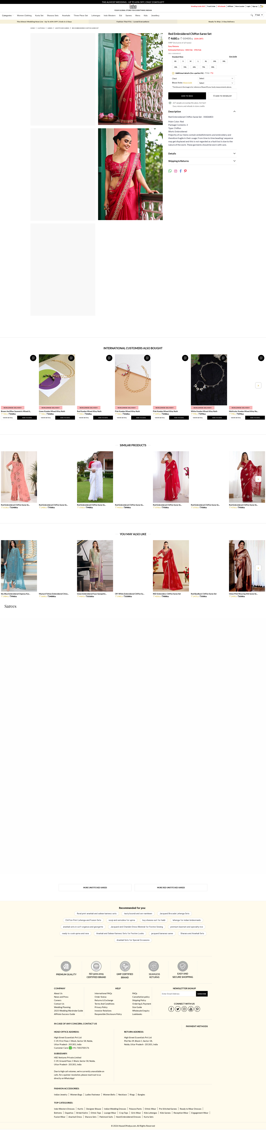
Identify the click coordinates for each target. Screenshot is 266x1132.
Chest (174, 78)
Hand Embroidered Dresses (128, 1117)
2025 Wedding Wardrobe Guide (68, 1010)
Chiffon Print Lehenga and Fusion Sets (83, 920)
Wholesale (221, 6)
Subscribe (201, 994)
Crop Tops (123, 1113)
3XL (223, 61)
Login (248, 6)
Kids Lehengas (150, 1113)
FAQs (134, 993)
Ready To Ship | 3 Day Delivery (222, 22)
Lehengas (95, 15)
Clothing (41, 28)
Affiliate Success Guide (64, 1014)
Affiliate (230, 6)
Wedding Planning (62, 1007)
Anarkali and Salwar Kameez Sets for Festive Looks (120, 933)
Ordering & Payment (141, 1003)
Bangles (141, 1094)
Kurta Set (39, 15)
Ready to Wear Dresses (190, 1109)
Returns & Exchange (104, 1000)
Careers (57, 1000)
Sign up (254, 6)
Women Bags (76, 1094)
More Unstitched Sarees (95, 887)
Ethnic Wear (150, 1109)
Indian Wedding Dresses (115, 1109)
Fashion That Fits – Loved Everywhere (133, 22)
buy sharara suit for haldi (153, 920)
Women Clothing (24, 15)
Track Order (211, 6)
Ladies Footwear (92, 1094)
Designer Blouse (93, 1109)
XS (175, 61)
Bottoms (58, 1113)
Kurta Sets (149, 1117)
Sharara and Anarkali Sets (192, 933)
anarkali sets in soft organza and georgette (83, 927)
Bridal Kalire (82, 1113)
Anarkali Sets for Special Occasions (133, 940)
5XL (185, 67)
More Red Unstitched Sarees (171, 887)
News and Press (61, 997)
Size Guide (233, 56)
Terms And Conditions (104, 1003)
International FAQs (103, 993)
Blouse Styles (177, 83)
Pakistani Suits (106, 1117)
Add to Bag (187, 96)
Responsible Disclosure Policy (108, 1014)
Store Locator (240, 6)
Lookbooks (137, 1014)
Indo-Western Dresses (64, 1109)
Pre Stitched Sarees (168, 1109)
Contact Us (59, 1003)
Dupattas (69, 1113)
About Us (58, 993)
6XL (194, 67)
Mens (137, 15)
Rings (132, 1094)
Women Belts (109, 1094)
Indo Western (110, 15)
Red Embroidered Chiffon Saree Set (85, 28)
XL (206, 61)
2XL (214, 61)
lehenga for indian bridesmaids (187, 920)
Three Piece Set (81, 15)
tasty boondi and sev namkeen (138, 913)
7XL (203, 67)
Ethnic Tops (96, 1113)
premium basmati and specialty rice (186, 927)
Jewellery (155, 15)
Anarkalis (66, 15)
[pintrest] (197, 1009)
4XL (175, 67)
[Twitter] (178, 1009)
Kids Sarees (165, 1113)
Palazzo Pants (135, 1109)
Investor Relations (103, 1010)
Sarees (129, 15)
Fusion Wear (60, 1117)
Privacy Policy (101, 1007)
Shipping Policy (139, 1000)
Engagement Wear (199, 1113)
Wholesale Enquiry (140, 1010)
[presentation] (8, 385)
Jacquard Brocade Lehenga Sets (174, 913)
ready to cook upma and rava (75, 933)
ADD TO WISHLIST (223, 96)
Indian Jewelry (60, 1094)
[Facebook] (171, 1009)
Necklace (122, 1094)
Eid (120, 15)
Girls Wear (136, 1113)
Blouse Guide (187, 83)
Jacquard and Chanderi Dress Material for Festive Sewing (137, 927)
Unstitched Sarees (62, 28)
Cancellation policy (141, 997)
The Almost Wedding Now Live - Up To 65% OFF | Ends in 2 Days (44, 22)
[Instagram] (184, 1009)
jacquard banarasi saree (162, 933)
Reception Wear (181, 1113)
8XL (212, 67)
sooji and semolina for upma (122, 920)
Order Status (101, 997)
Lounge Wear (110, 1113)
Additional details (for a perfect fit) (194, 73)
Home (32, 28)
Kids (146, 15)
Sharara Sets (52, 15)
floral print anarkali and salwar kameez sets (97, 913)
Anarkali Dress (75, 1117)
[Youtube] (191, 1009)
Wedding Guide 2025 (198, 6)
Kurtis (80, 1109)
